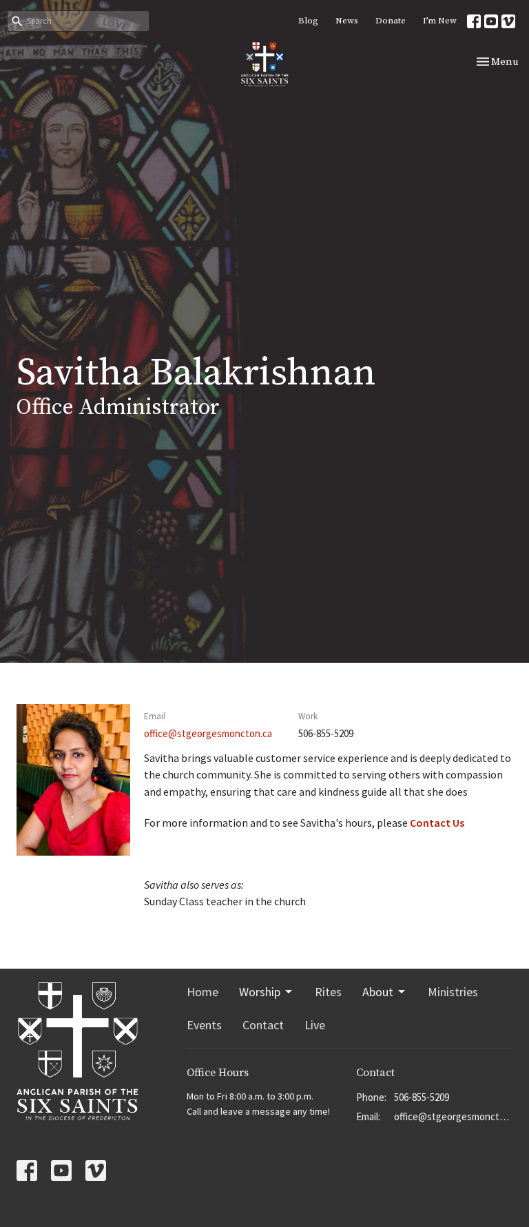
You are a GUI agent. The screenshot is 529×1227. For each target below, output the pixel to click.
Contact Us (437, 822)
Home (202, 992)
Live (314, 1025)
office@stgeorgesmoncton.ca (208, 733)
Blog (308, 20)
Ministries (453, 992)
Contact (263, 1025)
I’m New (440, 20)
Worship (259, 992)
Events (204, 1025)
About (377, 992)
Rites (328, 992)
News (346, 20)
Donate (390, 20)
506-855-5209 (421, 1097)
